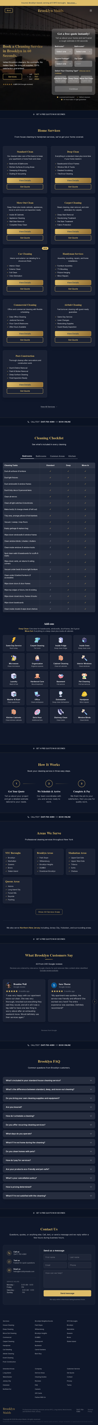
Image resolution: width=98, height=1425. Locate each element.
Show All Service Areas (49, 912)
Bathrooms (41, 456)
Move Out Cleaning (9, 1333)
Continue (73, 89)
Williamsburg (39, 1329)
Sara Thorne (65, 984)
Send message (67, 1293)
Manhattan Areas (77, 853)
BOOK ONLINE (65, 422)
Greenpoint (39, 1341)
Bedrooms (27, 456)
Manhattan (12, 861)
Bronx (10, 868)
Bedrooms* (59, 46)
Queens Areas (12, 881)
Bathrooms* (79, 46)
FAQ (36, 1385)
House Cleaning (8, 1325)
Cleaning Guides (40, 1377)
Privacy (69, 1381)
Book (9, 10)
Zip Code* (78, 59)
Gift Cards (38, 1393)
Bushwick (38, 1345)
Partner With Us (40, 1397)
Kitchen (72, 456)
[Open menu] (90, 10)
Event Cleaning (8, 1358)
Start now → (70, 3)
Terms (69, 1385)
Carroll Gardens (40, 1349)
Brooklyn (11, 858)
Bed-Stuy (38, 1354)
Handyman (6, 1345)
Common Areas (57, 456)
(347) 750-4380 (47, 422)
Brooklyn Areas (45, 853)
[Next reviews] (94, 1001)
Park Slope (39, 1325)
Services (12, 77)
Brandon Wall (20, 984)
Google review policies (49, 970)
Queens (11, 864)
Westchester (7, 1377)
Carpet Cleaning (8, 1341)
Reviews (38, 1381)
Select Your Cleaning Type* (72, 72)
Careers (38, 1389)
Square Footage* (62, 59)
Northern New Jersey (30, 928)
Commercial (7, 1337)
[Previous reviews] (3, 1001)
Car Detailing (7, 1349)
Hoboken (6, 1385)
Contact (69, 1377)
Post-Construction (9, 1362)
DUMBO (38, 1337)
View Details (25, 180)
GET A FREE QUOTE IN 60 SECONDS (50, 114)
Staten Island (13, 871)
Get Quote (25, 187)
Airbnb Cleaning (8, 1354)
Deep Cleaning (8, 1329)
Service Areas (40, 1373)
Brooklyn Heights (41, 1333)
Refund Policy (90, 1410)
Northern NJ (7, 1389)
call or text (34, 77)
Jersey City (7, 1381)
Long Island (7, 1373)
